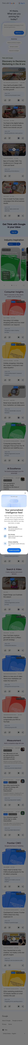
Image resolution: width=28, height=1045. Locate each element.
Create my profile (14, 550)
